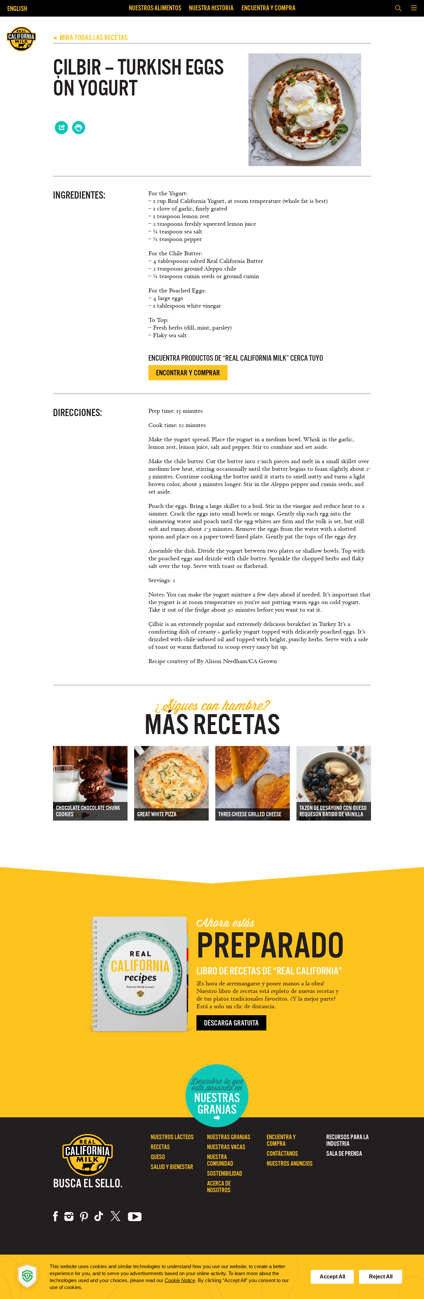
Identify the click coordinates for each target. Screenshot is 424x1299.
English (17, 8)
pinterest (84, 1216)
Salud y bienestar (172, 1166)
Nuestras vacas (226, 1147)
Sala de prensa (344, 1153)
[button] (413, 8)
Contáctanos (282, 1153)
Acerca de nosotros (219, 1187)
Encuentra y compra (268, 8)
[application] (212, 1277)
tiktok (99, 1216)
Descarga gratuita (231, 1023)
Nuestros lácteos (172, 1137)
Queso (158, 1156)
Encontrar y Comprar (188, 373)
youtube (135, 1216)
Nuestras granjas (228, 1137)
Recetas (160, 1147)
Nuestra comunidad (220, 1160)
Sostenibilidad (224, 1173)
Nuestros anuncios (290, 1163)
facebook (55, 1216)
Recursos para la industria (347, 1140)
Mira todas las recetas (90, 37)
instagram (69, 1216)
